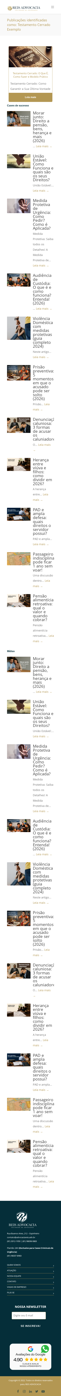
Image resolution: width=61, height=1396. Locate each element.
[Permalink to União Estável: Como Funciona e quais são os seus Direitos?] (18, 161)
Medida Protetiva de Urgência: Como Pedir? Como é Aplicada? (42, 214)
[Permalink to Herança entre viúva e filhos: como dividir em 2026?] (18, 464)
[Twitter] (37, 1391)
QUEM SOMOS (14, 1264)
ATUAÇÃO (11, 1270)
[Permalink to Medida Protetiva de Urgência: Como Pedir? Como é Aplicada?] (18, 206)
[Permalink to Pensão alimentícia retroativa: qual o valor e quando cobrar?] (18, 600)
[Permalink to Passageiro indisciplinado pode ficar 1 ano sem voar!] (18, 558)
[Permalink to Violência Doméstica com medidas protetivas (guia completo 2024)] (18, 328)
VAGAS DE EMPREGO (16, 1287)
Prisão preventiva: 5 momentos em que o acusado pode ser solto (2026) (43, 382)
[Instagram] (24, 1391)
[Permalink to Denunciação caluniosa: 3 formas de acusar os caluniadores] (18, 425)
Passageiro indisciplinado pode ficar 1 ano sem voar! (46, 562)
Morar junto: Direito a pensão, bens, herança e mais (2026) (42, 126)
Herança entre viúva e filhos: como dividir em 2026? (42, 471)
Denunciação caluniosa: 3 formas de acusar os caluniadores (45, 429)
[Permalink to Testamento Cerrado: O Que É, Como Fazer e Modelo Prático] (30, 60)
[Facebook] (18, 1391)
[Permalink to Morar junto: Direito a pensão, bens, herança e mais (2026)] (18, 119)
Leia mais (30, 97)
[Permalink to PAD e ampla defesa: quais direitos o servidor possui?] (18, 514)
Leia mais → (44, 146)
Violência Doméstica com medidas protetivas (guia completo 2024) (43, 332)
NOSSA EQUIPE (14, 1276)
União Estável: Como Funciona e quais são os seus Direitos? (43, 168)
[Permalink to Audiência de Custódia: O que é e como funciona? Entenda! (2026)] (18, 279)
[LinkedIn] (30, 1391)
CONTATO (11, 1281)
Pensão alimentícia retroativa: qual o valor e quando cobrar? (43, 608)
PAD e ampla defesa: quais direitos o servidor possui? (42, 521)
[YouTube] (43, 1391)
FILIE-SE (10, 1292)
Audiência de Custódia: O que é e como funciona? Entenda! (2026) (42, 289)
